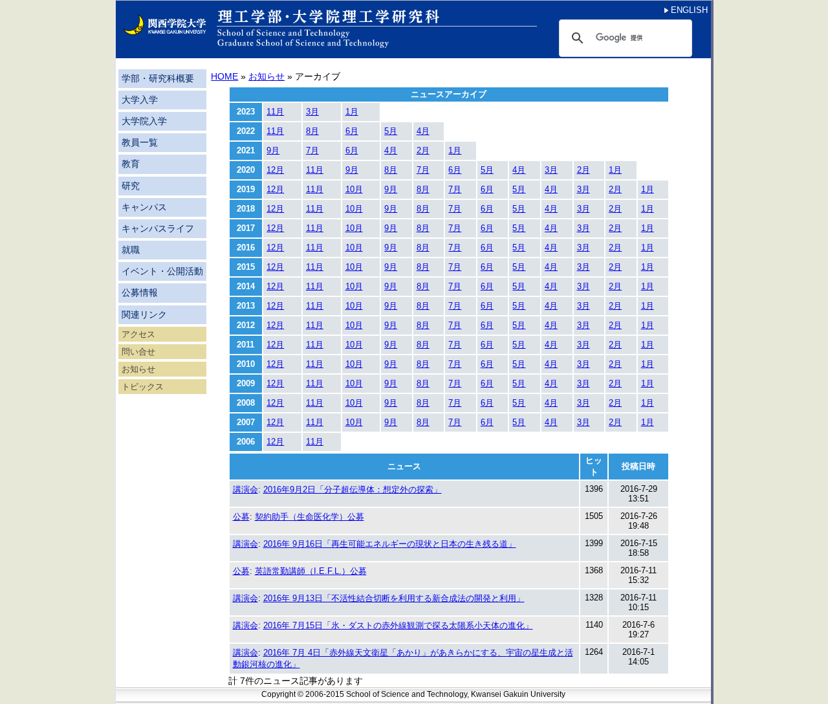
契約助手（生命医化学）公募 (309, 517)
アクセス (138, 334)
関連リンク (144, 315)
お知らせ (138, 369)
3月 (312, 111)
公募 (241, 517)
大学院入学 (144, 121)
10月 (354, 189)
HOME (224, 76)
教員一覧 (140, 143)
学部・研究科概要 (158, 78)
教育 (131, 164)
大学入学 (140, 100)
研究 (131, 186)
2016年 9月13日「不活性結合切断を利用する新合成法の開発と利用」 (394, 598)
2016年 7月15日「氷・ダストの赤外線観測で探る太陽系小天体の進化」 (398, 625)
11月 (275, 111)
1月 (351, 111)
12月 (275, 170)
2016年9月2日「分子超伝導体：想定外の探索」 (352, 489)
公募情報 (140, 293)
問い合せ (138, 352)
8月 (312, 131)
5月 (390, 131)
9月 (273, 150)
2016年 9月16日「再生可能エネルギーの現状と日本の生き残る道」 (389, 544)
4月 (423, 131)
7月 (312, 150)
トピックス (143, 386)
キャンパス (144, 207)
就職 (131, 250)
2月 (423, 150)
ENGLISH (688, 10)
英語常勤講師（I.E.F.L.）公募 (311, 571)
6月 (351, 131)
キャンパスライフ (158, 229)
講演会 (245, 489)
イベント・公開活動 (162, 271)
